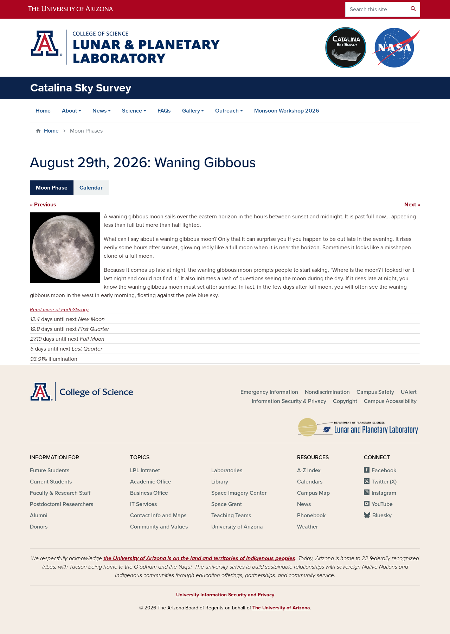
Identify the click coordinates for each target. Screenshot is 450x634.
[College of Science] (91, 391)
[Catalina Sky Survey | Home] (125, 47)
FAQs (164, 110)
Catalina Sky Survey (80, 88)
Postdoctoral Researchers (61, 504)
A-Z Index (309, 470)
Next (410, 204)
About (69, 110)
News (99, 110)
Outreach (227, 110)
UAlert (409, 392)
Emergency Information (269, 392)
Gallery (191, 110)
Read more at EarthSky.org (59, 310)
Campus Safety (375, 392)
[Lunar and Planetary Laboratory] (358, 425)
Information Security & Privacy (289, 401)
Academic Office (150, 481)
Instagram (384, 493)
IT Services (143, 504)
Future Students (49, 470)
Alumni (38, 515)
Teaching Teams (231, 515)
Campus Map (313, 493)
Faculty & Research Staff (60, 493)
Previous (45, 204)
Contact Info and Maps (158, 515)
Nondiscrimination (327, 392)
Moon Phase (52, 187)
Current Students (51, 481)
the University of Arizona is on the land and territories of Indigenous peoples (199, 558)
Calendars (309, 481)
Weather (307, 526)
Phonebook (311, 515)
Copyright (345, 401)
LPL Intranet (145, 470)
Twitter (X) (384, 481)
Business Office (149, 493)
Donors (38, 526)
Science (132, 110)
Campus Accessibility (390, 401)
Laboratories (226, 470)
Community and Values (159, 526)
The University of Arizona (281, 608)
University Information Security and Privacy (225, 595)
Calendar (91, 187)
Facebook (384, 470)
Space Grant (226, 504)
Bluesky (382, 515)
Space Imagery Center (238, 493)
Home (43, 110)
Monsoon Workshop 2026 (286, 110)
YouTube (382, 504)
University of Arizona (237, 526)
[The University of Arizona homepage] (77, 9)
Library (219, 481)
